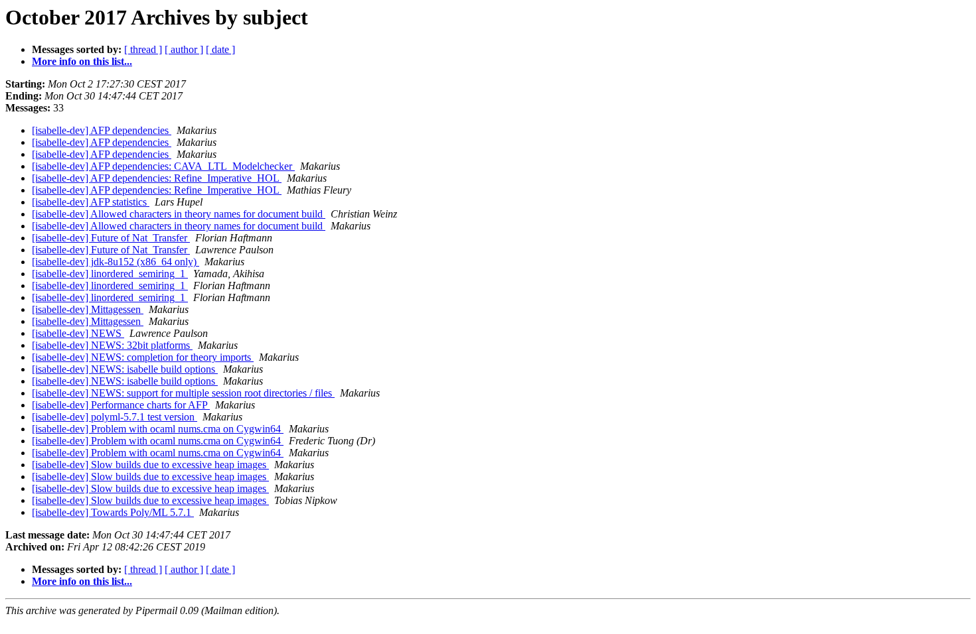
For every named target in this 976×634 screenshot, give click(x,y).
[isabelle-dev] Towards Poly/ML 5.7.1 (113, 512)
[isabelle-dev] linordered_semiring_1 (110, 273)
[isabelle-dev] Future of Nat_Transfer (111, 237)
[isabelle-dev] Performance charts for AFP (121, 405)
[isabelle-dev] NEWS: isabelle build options (125, 369)
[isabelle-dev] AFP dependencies (101, 130)
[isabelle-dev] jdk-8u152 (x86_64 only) (115, 261)
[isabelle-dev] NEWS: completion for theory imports (143, 357)
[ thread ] (143, 49)
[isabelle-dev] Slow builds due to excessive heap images (150, 464)
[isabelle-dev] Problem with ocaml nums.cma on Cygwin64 (158, 428)
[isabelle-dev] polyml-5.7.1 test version (114, 416)
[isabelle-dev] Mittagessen (87, 309)
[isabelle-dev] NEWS (78, 333)
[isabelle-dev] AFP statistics (90, 202)
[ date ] (220, 49)
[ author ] (184, 49)
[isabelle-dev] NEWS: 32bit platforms (112, 345)
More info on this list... (82, 61)
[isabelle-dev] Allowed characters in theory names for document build (178, 214)
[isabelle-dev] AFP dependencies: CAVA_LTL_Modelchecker (163, 166)
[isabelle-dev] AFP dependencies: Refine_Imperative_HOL (157, 178)
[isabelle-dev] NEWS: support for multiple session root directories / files (183, 393)
